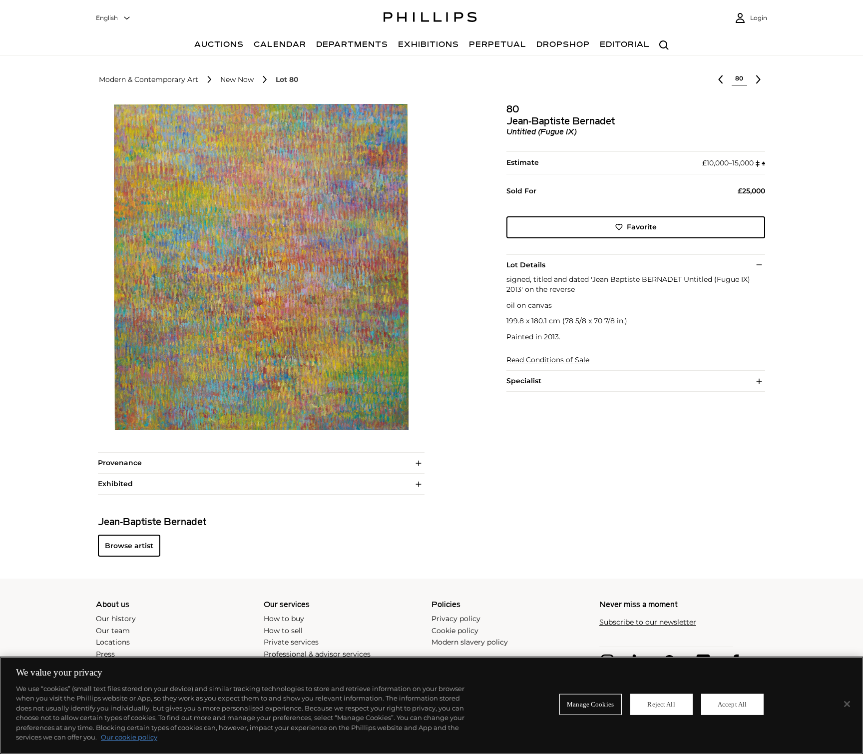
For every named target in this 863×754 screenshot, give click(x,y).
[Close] (847, 704)
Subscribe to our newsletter (647, 622)
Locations (113, 642)
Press (105, 654)
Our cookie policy (129, 737)
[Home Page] (430, 18)
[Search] (664, 45)
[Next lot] (758, 79)
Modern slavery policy (470, 642)
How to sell (283, 630)
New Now (237, 79)
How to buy (284, 618)
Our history (116, 618)
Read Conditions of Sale (547, 360)
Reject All (661, 704)
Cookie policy (455, 630)
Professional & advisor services (317, 654)
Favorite (642, 226)
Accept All (732, 704)
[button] (258, 267)
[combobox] (113, 18)
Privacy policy (456, 618)
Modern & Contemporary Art (148, 79)
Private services (291, 642)
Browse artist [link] (129, 545)
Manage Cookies (590, 704)
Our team (113, 630)
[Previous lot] (721, 79)
